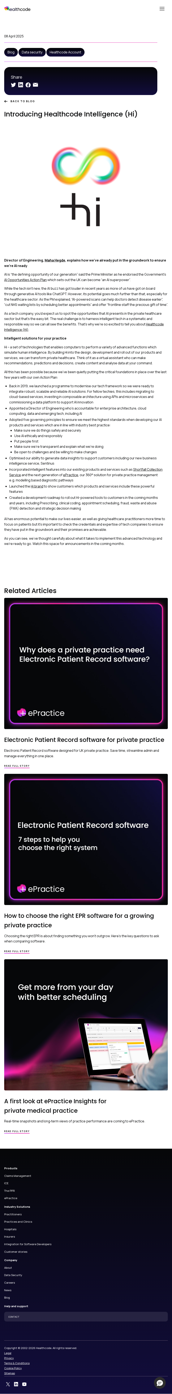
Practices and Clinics (18, 1222)
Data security (32, 52)
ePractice (70, 475)
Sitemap (9, 1373)
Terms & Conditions (17, 1363)
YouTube (24, 1384)
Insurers (9, 1236)
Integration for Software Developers (27, 1244)
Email (35, 85)
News (7, 1290)
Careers (9, 1282)
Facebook (28, 85)
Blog (11, 52)
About (8, 1268)
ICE (6, 1183)
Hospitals (10, 1229)
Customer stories (15, 1252)
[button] (160, 1383)
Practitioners (13, 1214)
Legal (7, 1353)
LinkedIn (20, 85)
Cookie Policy (13, 1368)
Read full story (17, 765)
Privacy (9, 1358)
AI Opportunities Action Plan (25, 279)
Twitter (13, 85)
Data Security (13, 1275)
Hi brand (37, 486)
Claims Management (17, 1176)
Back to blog (22, 101)
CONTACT (13, 1316)
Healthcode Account (65, 52)
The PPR (9, 1191)
